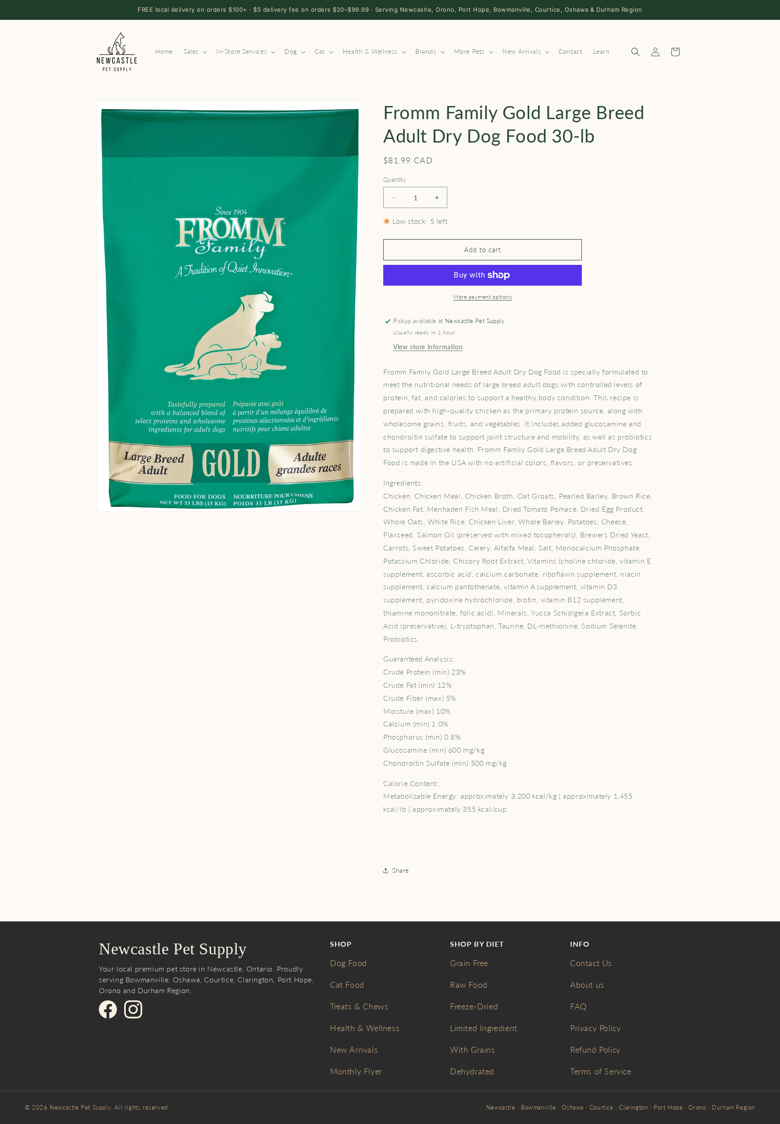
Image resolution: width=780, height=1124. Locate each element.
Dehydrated (472, 1071)
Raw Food (469, 985)
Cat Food (347, 985)
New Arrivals (354, 1050)
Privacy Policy (595, 1028)
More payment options (482, 296)
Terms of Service (600, 1071)
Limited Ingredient (483, 1028)
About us (587, 985)
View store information (428, 347)
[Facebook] (108, 1009)
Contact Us (591, 963)
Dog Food (348, 963)
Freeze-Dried (474, 1006)
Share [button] (400, 870)
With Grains (472, 1050)
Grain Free (469, 963)
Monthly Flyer (356, 1071)
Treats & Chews (359, 1006)
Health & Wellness (364, 1028)
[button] (194, 51)
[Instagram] (133, 1009)
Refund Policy (595, 1050)
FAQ (578, 1006)
